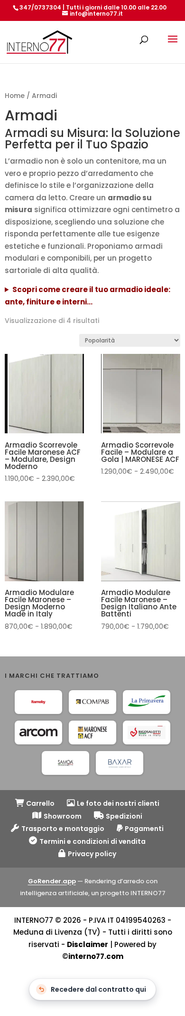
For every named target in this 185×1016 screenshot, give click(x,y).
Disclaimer (87, 944)
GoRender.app (52, 881)
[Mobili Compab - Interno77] (92, 702)
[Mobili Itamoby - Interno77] (38, 702)
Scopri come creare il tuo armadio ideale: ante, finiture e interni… (87, 295)
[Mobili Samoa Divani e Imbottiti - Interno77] (65, 763)
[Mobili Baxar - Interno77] (119, 763)
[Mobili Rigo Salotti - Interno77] (146, 732)
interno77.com (95, 956)
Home (15, 95)
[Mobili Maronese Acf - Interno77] (92, 732)
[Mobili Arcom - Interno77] (38, 732)
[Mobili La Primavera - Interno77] (146, 702)
